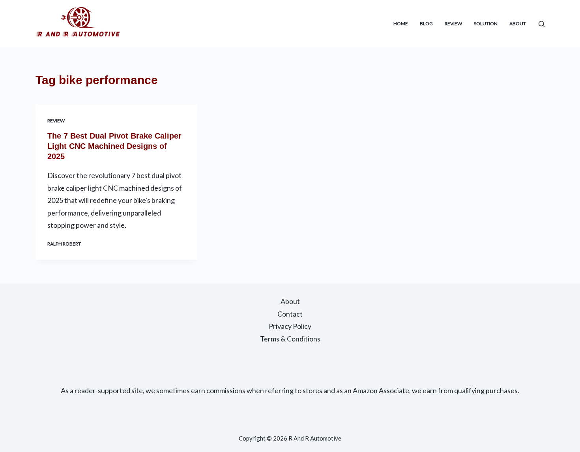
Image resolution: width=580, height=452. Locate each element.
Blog (426, 23)
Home (400, 23)
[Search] (541, 24)
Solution (486, 23)
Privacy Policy (290, 326)
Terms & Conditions (290, 338)
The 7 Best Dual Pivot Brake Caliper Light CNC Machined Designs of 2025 (114, 146)
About (517, 23)
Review (453, 23)
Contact (290, 313)
